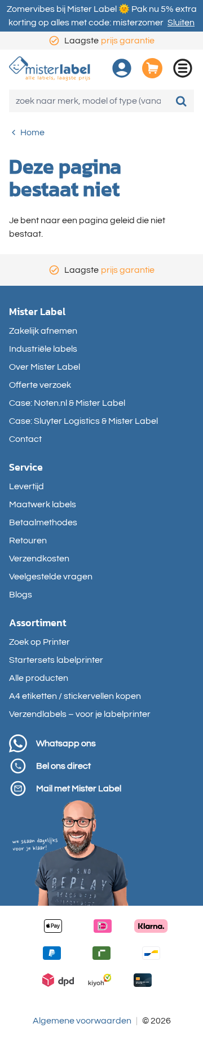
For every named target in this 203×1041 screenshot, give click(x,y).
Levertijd (26, 486)
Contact (25, 439)
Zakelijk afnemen (43, 330)
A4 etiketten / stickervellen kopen (75, 696)
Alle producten (38, 678)
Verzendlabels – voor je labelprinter (80, 714)
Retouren (28, 540)
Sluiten (181, 22)
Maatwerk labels (42, 504)
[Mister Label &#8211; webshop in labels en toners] (49, 68)
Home (32, 132)
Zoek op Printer (39, 641)
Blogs (20, 594)
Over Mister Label (44, 366)
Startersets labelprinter (56, 660)
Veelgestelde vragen (50, 576)
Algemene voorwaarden (82, 1020)
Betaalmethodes (43, 522)
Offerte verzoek (40, 384)
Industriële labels (43, 348)
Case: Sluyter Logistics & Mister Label (83, 421)
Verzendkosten (39, 558)
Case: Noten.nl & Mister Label (67, 402)
